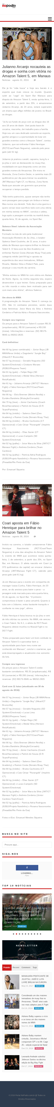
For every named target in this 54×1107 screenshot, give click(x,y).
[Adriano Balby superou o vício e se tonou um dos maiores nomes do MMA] (12, 1022)
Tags (35, 967)
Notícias (6, 80)
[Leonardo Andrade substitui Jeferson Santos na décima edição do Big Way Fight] (12, 1062)
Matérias (22, 926)
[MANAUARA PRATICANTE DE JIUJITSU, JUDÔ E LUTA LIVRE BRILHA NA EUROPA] (12, 982)
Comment (26, 967)
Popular (6, 967)
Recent (16, 967)
